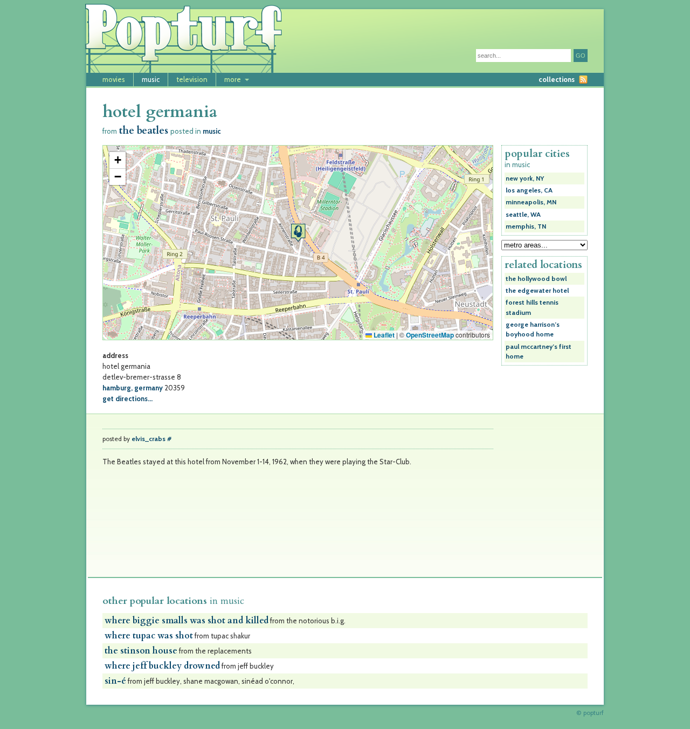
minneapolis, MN (531, 202)
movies (113, 79)
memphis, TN (526, 226)
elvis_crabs (148, 439)
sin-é (115, 681)
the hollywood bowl (536, 279)
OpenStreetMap (430, 335)
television (192, 79)
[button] (298, 233)
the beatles (143, 130)
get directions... (127, 398)
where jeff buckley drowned (162, 666)
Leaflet (383, 335)
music (151, 79)
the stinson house (141, 651)
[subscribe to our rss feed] (583, 79)
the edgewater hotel (537, 290)
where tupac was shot (149, 636)
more (232, 79)
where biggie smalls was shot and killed (186, 621)
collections (557, 79)
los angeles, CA (529, 190)
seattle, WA (523, 214)
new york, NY (525, 178)
